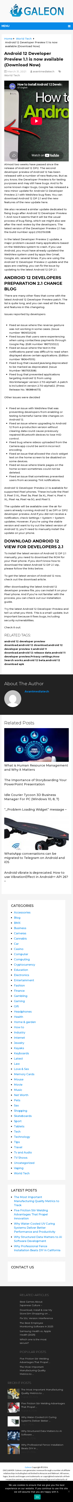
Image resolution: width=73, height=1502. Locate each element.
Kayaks (19, 1048)
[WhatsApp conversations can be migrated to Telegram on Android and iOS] (36, 833)
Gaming (19, 1001)
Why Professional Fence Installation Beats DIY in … (42, 1446)
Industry (19, 1032)
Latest (18, 1058)
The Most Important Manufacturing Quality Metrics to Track (36, 1201)
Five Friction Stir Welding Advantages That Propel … (35, 1360)
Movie (18, 1084)
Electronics (21, 975)
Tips (17, 1142)
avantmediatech (43, 71)
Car (16, 943)
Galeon (28, 1467)
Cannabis (20, 938)
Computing (22, 959)
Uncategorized (24, 1163)
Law (17, 1063)
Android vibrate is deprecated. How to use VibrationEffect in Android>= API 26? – (36, 877)
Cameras (20, 933)
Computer (21, 954)
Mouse (18, 1079)
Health (18, 1016)
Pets (17, 1100)
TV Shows (21, 1157)
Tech (17, 1131)
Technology (22, 1136)
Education (21, 969)
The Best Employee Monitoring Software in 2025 (36, 1324)
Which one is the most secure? (33, 1341)
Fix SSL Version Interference (36, 1318)
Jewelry (19, 1043)
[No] (68, 1491)
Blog (17, 917)
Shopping (20, 1110)
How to (19, 1027)
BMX (17, 923)
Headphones (23, 1011)
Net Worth (21, 1095)
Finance (19, 990)
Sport (18, 1121)
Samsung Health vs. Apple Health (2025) (35, 1333)
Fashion (19, 985)
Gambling (20, 996)
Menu (6, 26)
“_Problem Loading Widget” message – (35, 809)
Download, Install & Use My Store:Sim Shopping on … (36, 1311)
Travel (18, 1147)
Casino (18, 949)
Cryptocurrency (24, 964)
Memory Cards (24, 1074)
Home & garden (25, 1022)
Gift (16, 1006)
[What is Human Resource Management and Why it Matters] (36, 745)
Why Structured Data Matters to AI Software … (41, 1432)
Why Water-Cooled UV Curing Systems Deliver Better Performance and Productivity (34, 1227)
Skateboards (23, 1116)
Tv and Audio (23, 1152)
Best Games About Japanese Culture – (31, 1303)
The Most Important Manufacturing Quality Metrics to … (32, 1370)
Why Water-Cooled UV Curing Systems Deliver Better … (38, 1419)
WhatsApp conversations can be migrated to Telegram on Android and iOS (34, 858)
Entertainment (24, 980)
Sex (16, 1105)
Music (18, 1089)
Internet (19, 1037)
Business (20, 928)
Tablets (19, 1126)
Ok (37, 1497)
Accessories (22, 912)
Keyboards (21, 1053)
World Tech (12, 75)
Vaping (18, 1168)
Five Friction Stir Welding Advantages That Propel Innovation (31, 1214)
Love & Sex (21, 1069)
